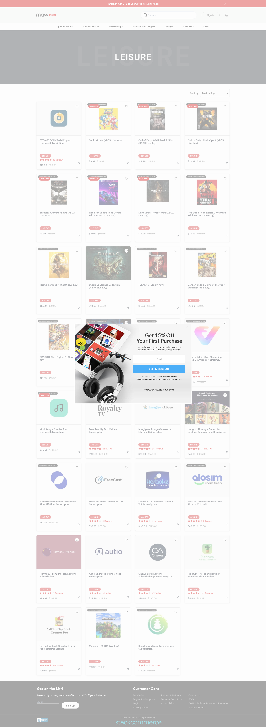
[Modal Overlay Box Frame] (133, 364)
